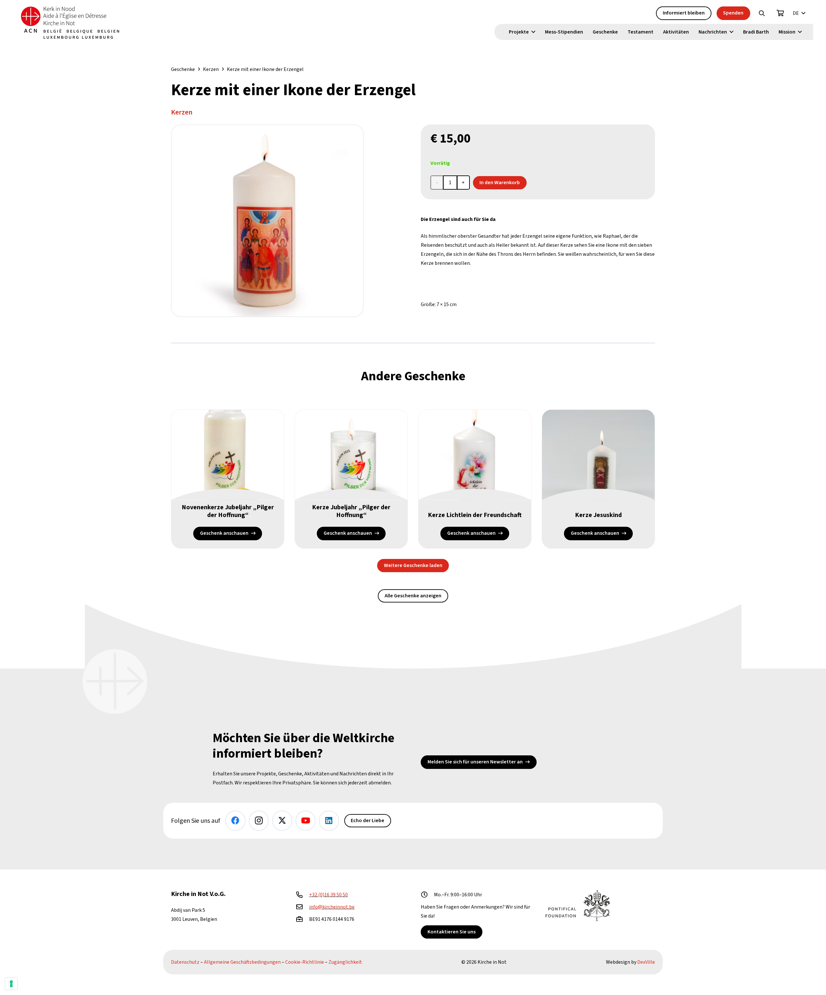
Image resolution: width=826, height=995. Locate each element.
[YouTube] (306, 821)
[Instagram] (259, 821)
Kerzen (211, 69)
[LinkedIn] (329, 821)
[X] (282, 821)
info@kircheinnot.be (332, 906)
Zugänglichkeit (345, 962)
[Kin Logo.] (70, 22)
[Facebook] (235, 821)
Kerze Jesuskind (598, 515)
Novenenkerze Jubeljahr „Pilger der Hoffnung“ (228, 511)
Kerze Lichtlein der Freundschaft (475, 515)
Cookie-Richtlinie (304, 962)
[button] (761, 13)
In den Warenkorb (499, 182)
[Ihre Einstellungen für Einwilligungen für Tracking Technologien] (11, 984)
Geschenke (183, 69)
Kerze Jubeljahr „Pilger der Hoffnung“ (351, 511)
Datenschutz (185, 962)
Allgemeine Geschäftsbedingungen (242, 962)
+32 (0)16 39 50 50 (328, 894)
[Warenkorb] (780, 13)
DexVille (646, 962)
